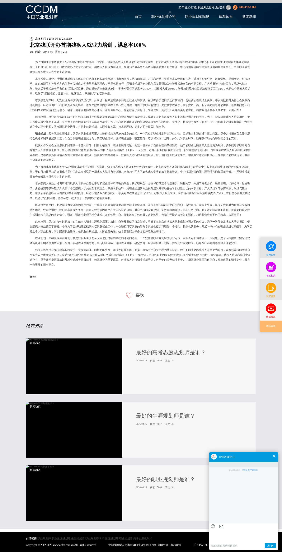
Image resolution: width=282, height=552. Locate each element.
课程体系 (226, 17)
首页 (138, 17)
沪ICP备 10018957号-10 (207, 545)
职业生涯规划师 (61, 538)
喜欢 (139, 295)
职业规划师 (44, 538)
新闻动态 (249, 17)
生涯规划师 (78, 538)
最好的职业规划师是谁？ (165, 479)
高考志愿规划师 (142, 538)
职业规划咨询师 (94, 538)
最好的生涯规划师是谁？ (165, 416)
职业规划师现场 (197, 17)
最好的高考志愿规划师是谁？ (171, 352)
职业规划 (40, 133)
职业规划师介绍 (163, 17)
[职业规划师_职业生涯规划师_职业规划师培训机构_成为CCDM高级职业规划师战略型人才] (42, 12)
